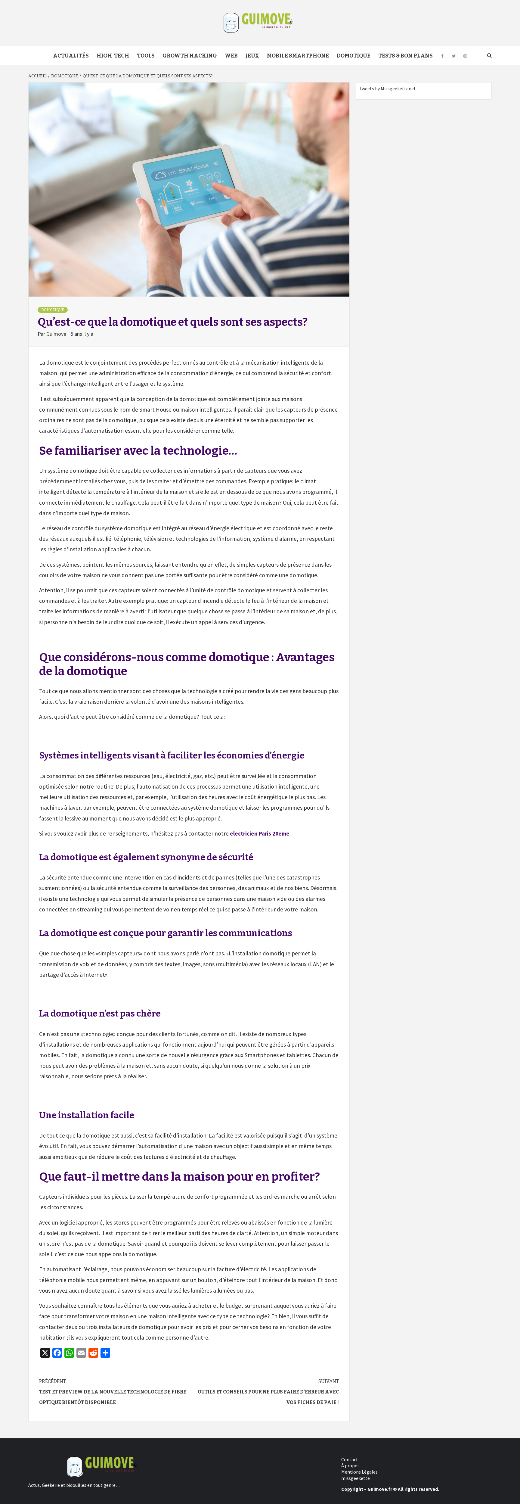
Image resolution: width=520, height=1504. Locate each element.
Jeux (252, 55)
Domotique (353, 55)
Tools (146, 55)
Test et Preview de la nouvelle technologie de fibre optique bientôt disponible (112, 1391)
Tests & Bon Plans (405, 55)
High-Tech (113, 55)
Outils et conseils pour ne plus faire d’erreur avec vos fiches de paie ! (268, 1391)
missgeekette (355, 1478)
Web (231, 55)
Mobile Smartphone (298, 55)
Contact (349, 1459)
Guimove (56, 333)
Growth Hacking (189, 55)
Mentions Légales (359, 1472)
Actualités (71, 55)
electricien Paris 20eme (259, 833)
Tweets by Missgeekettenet (387, 89)
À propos (350, 1465)
